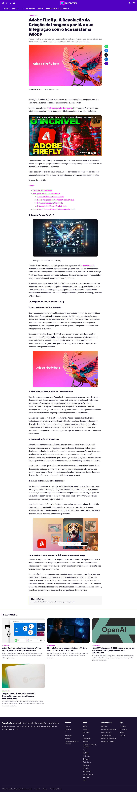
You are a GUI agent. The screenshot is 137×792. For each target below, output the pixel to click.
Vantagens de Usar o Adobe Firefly (46, 193)
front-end (86, 777)
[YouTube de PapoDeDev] (14, 3)
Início (85, 726)
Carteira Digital (88, 774)
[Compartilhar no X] (106, 55)
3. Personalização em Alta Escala (50, 203)
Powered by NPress (56, 789)
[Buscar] (129, 3)
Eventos (41, 8)
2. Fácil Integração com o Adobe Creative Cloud (55, 200)
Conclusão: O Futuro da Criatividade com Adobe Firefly (54, 209)
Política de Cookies (107, 741)
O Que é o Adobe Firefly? (42, 190)
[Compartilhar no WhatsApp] (106, 46)
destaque (15, 8)
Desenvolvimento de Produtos (57, 8)
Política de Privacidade (108, 729)
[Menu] (133, 3)
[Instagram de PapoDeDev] (3, 3)
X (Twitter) (123, 729)
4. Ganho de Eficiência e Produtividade (52, 206)
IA (22, 8)
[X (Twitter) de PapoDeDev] (6, 3)
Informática (87, 771)
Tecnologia (30, 8)
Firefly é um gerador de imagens (59, 108)
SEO (84, 780)
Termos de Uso (106, 735)
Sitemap (45, 789)
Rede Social (87, 762)
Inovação (86, 759)
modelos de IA (88, 265)
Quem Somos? (106, 732)
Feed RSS (37, 789)
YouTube (122, 735)
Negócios (86, 765)
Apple (85, 750)
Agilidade (86, 753)
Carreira (6, 8)
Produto (86, 768)
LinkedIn (122, 732)
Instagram (123, 726)
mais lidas (86, 756)
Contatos (104, 726)
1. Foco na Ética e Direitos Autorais (50, 197)
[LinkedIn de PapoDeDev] (10, 3)
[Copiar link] (106, 63)
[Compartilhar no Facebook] (106, 51)
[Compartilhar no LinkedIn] (106, 59)
